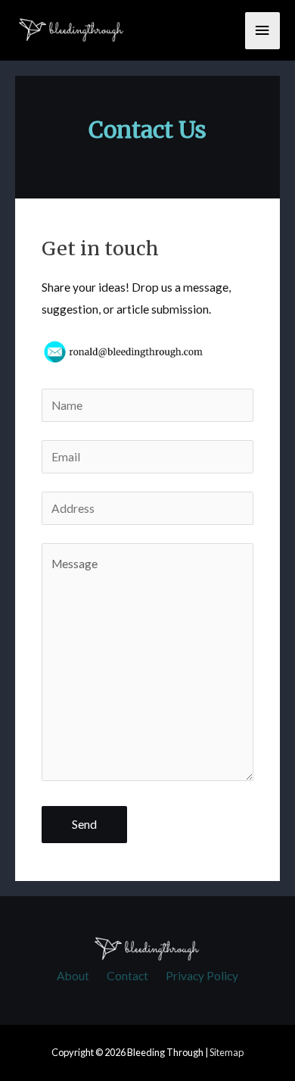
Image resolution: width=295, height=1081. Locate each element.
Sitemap (227, 1052)
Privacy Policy (202, 976)
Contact (127, 976)
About (73, 976)
